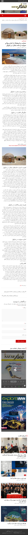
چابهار (21, 285)
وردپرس (4, 532)
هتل (25, 451)
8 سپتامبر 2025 (23, 525)
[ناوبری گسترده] (25, 15)
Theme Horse (16, 532)
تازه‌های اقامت (22, 436)
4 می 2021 (24, 47)
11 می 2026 (23, 479)
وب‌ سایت (24, 334)
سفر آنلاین (19, 47)
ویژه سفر (21, 451)
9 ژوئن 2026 (23, 458)
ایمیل (24, 329)
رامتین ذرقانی (17, 503)
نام (25, 323)
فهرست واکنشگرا (2, 1)
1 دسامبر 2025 (23, 503)
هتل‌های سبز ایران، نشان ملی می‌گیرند (16, 523)
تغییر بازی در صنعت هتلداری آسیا (18, 478)
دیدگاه (24, 307)
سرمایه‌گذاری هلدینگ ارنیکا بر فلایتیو (10, 295)
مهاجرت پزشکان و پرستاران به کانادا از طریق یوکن (14, 291)
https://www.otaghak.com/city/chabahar (17, 145)
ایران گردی (24, 40)
